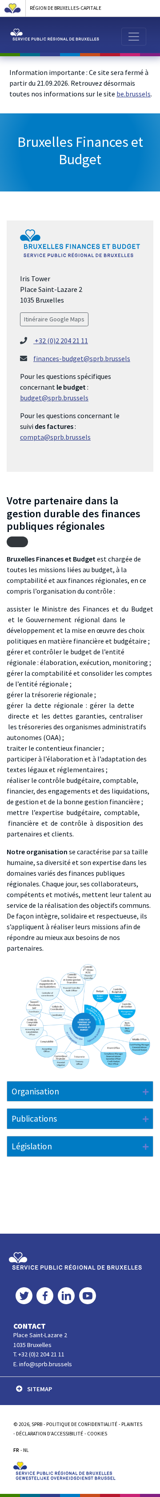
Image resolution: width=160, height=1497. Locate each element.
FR (16, 1450)
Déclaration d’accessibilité (49, 1433)
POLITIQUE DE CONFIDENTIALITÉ (81, 1424)
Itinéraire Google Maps (54, 319)
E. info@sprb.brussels (42, 1364)
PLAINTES (131, 1424)
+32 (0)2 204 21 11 (60, 340)
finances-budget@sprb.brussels (81, 358)
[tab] (80, 1091)
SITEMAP (39, 1389)
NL (26, 1450)
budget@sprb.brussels (54, 397)
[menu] (133, 37)
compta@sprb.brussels (55, 436)
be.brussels (133, 93)
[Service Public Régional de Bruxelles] (75, 1260)
